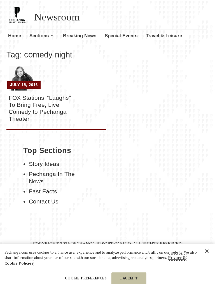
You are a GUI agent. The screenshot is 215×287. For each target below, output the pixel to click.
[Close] (207, 251)
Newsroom (57, 17)
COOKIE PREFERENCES (86, 278)
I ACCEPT (129, 278)
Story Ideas (44, 164)
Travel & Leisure (164, 35)
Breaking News (79, 35)
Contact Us (44, 201)
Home (14, 35)
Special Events (121, 35)
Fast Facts (43, 191)
